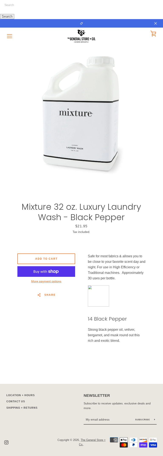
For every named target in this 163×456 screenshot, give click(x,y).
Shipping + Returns (22, 407)
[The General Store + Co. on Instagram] (6, 442)
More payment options (46, 281)
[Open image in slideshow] (81, 114)
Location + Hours (20, 395)
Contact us (15, 401)
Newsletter (97, 395)
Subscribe (143, 419)
